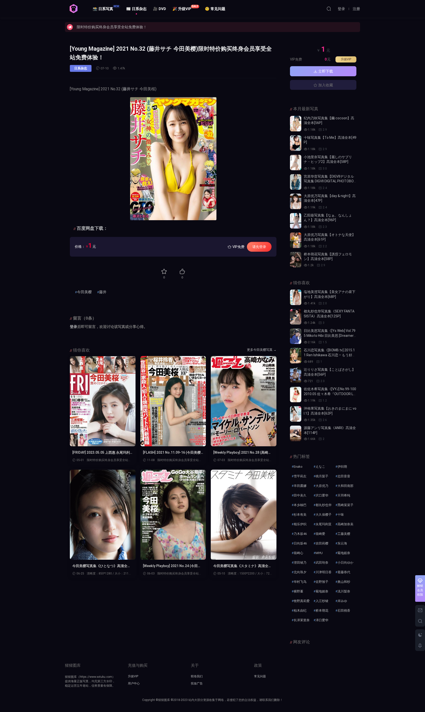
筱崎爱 (320, 534)
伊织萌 (342, 466)
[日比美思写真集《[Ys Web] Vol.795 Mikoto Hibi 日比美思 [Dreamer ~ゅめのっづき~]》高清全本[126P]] (295, 336)
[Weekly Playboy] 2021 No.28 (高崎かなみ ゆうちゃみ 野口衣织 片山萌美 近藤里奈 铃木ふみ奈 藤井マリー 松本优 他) (242, 452)
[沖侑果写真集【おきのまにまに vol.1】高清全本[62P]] (295, 414)
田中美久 (300, 495)
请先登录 (259, 247)
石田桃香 (343, 610)
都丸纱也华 (324, 505)
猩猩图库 (73, 8)
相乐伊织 (300, 524)
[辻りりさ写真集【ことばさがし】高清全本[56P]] (295, 375)
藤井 (127, 89)
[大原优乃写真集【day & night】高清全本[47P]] (295, 201)
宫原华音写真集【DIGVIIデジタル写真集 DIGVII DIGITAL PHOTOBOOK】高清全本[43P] (330, 181)
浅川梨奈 (343, 591)
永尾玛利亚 (324, 524)
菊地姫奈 (343, 553)
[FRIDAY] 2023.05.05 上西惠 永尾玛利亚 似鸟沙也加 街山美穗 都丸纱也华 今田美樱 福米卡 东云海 (101, 452)
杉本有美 (300, 514)
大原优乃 (322, 486)
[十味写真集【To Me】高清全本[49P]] (295, 143)
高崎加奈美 (345, 524)
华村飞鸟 (300, 582)
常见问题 (260, 676)
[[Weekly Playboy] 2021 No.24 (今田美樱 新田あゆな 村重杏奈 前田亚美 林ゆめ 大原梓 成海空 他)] (173, 515)
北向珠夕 (300, 572)
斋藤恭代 (343, 572)
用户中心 (134, 683)
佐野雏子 (322, 582)
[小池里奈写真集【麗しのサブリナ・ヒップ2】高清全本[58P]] (295, 162)
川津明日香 (324, 572)
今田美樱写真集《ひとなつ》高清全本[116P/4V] (101, 566)
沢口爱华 (322, 495)
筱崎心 (298, 553)
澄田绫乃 (300, 562)
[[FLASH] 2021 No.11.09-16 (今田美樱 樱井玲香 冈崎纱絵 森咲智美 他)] (173, 401)
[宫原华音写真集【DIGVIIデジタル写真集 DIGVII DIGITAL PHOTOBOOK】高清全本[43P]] (295, 182)
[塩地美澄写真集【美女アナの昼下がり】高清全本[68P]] (295, 297)
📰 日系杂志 (136, 9)
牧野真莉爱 (302, 601)
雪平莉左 (300, 476)
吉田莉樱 (322, 543)
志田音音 (343, 476)
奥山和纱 (343, 582)
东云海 (342, 543)
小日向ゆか (345, 562)
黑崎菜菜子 (345, 505)
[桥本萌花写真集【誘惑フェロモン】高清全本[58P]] (295, 259)
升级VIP (346, 59)
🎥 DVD (159, 9)
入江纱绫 (322, 601)
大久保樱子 (324, 514)
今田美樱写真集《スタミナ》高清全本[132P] (242, 566)
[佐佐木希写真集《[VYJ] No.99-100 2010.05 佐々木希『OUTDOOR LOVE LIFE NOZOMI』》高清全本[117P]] (295, 394)
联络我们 (197, 676)
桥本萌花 (322, 610)
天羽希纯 (343, 495)
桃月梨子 (322, 476)
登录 (73, 327)
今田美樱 (84, 292)
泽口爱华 (322, 620)
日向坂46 (300, 543)
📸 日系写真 (106, 8)
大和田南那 (345, 486)
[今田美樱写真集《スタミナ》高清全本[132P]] (243, 515)
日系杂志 (80, 68)
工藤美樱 (343, 534)
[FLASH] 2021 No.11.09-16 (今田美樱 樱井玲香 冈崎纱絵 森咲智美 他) (172, 452)
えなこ (320, 466)
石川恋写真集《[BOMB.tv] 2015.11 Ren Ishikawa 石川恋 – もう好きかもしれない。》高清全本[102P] (330, 355)
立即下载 (325, 71)
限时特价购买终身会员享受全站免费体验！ (112, 27)
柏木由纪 (300, 610)
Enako (298, 466)
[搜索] (328, 8)
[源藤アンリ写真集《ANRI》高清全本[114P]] (295, 433)
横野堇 (298, 591)
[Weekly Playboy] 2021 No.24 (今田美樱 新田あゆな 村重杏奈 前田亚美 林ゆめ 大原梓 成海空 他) (172, 566)
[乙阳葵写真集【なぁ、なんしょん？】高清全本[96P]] (295, 221)
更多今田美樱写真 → (261, 349)
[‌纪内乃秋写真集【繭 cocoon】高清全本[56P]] (295, 123)
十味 (340, 514)
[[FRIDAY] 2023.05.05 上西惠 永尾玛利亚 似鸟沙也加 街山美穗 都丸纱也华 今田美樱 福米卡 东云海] (103, 401)
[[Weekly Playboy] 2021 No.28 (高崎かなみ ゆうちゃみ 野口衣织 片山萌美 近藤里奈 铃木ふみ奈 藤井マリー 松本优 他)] (243, 401)
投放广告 (197, 683)
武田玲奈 (322, 562)
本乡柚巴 (300, 505)
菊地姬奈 (322, 591)
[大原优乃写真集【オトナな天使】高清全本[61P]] (295, 240)
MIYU (319, 553)
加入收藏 (325, 85)
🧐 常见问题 (215, 9)
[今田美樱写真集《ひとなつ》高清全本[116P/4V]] (103, 515)
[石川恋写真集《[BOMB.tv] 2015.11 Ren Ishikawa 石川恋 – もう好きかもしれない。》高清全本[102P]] (295, 355)
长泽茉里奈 (302, 620)
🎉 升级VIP (185, 8)
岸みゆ (342, 601)
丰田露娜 (300, 486)
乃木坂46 (300, 534)
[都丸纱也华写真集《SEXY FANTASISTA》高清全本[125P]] (295, 317)
